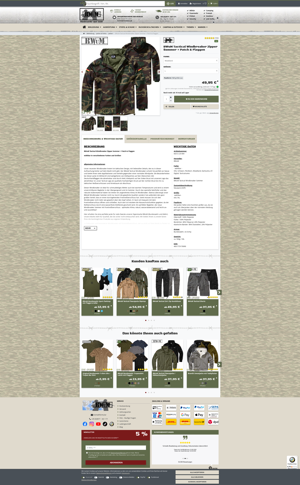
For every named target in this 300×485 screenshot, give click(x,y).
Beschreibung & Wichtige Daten (103, 139)
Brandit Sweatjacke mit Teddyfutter (202, 373)
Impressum (126, 473)
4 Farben (97, 313)
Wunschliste (201, 106)
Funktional (155, 477)
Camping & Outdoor (172, 27)
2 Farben (167, 313)
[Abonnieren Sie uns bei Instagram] (91, 424)
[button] (212, 4)
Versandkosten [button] (214, 113)
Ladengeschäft (125, 424)
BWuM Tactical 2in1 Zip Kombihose (167, 301)
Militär (192, 10)
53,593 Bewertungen (185, 462)
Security (192, 19)
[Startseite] (92, 15)
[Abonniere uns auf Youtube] (98, 424)
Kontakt (122, 415)
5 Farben (132, 386)
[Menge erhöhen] (170, 97)
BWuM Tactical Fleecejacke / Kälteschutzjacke (164, 374)
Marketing (113, 477)
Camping (209, 10)
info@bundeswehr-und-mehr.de (130, 17)
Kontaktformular (124, 21)
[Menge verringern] (170, 100)
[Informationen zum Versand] (171, 422)
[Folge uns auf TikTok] (105, 424)
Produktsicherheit (162, 139)
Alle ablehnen (197, 477)
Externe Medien (128, 477)
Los (172, 3)
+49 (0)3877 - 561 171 (99, 419)
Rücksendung (124, 406)
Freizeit (209, 13)
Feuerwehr (193, 13)
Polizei (192, 16)
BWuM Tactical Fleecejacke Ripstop (132, 301)
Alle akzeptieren (197, 472)
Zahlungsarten (125, 412)
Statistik (101, 477)
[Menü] (296, 457)
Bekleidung (93, 27)
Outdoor (209, 16)
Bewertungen (186, 139)
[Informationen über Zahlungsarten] (157, 408)
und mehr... (211, 19)
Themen (190, 27)
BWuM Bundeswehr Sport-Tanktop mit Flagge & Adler (97, 302)
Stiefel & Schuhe (127, 27)
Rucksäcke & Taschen (149, 27)
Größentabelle (137, 139)
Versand (122, 409)
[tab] (103, 139)
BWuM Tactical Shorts (196, 301)
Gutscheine (123, 421)
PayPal (142, 477)
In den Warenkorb (197, 99)
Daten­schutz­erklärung (104, 473)
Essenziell (89, 477)
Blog (121, 427)
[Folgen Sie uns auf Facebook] (85, 424)
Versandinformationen (211, 90)
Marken (201, 27)
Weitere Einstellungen (89, 480)
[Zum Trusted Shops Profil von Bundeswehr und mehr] (111, 424)
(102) (217, 38)
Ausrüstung (109, 27)
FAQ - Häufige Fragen (127, 418)
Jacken (110, 33)
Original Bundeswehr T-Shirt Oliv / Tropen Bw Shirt (96, 374)
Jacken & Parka (101, 33)
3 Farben (203, 386)
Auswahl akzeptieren (197, 482)
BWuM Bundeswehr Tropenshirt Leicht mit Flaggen (130, 374)
